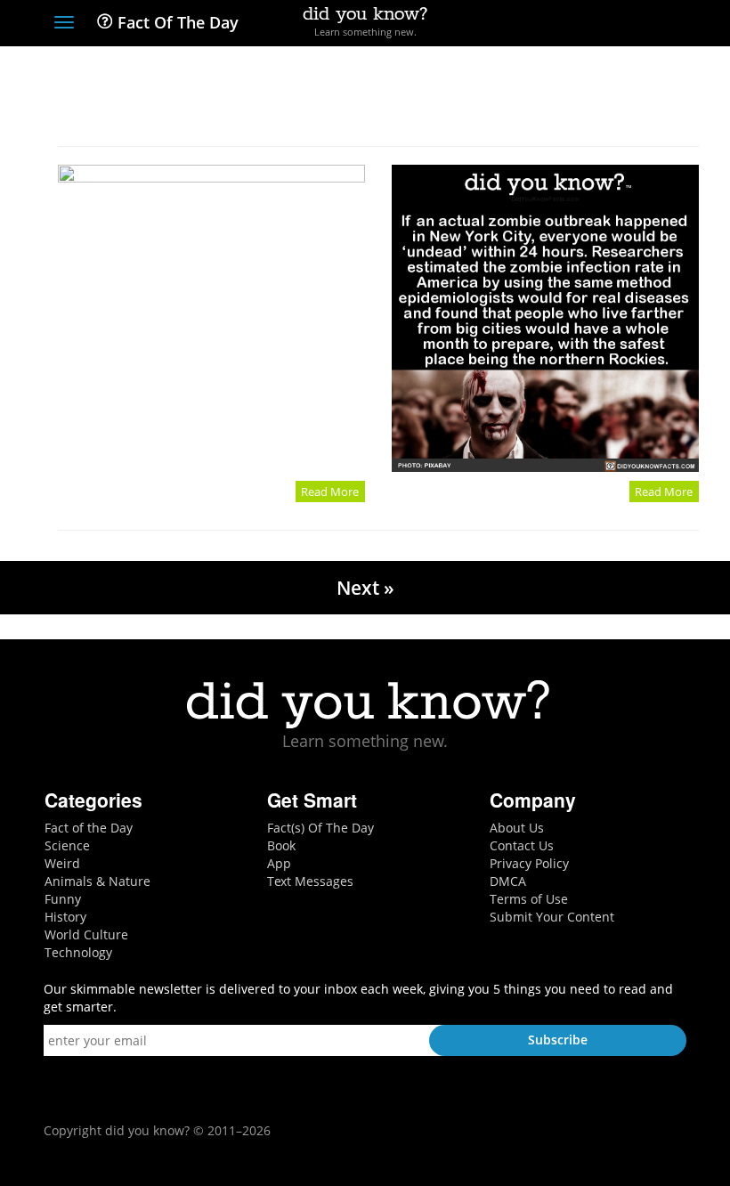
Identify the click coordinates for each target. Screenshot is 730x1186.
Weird (62, 863)
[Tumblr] (644, 24)
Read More (330, 491)
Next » (365, 587)
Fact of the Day (89, 827)
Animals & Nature (97, 881)
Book (281, 845)
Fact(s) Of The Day (320, 827)
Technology (78, 952)
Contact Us (522, 845)
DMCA (508, 881)
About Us (517, 827)
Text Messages (310, 881)
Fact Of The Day (176, 22)
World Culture (86, 934)
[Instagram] (611, 24)
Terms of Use (529, 898)
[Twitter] (578, 24)
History (65, 916)
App (279, 863)
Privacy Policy (529, 863)
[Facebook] (546, 24)
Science (67, 845)
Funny (63, 898)
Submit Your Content (552, 916)
